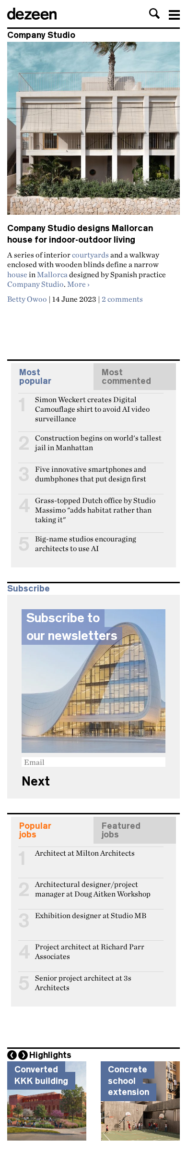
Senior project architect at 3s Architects (83, 982)
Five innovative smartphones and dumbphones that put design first (90, 473)
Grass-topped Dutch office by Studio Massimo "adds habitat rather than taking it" (95, 504)
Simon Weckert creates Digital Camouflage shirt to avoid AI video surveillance (92, 403)
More (78, 284)
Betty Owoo (27, 299)
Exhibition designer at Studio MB (90, 915)
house (17, 274)
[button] (154, 13)
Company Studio (35, 284)
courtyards (90, 254)
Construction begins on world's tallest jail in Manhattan (98, 442)
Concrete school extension (128, 1080)
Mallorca (52, 274)
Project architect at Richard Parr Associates (89, 950)
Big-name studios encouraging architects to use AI (85, 543)
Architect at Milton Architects (85, 853)
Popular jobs (35, 830)
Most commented (126, 376)
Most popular (35, 376)
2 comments (122, 299)
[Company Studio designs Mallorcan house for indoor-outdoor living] (93, 132)
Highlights (50, 1055)
